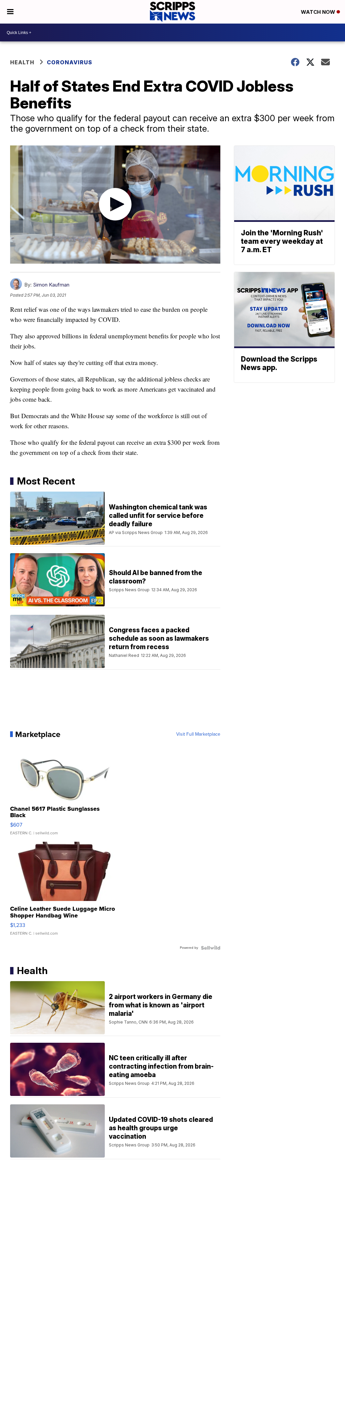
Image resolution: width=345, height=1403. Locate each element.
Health (22, 62)
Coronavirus (69, 62)
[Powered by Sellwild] (210, 947)
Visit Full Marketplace (198, 734)
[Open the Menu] (10, 12)
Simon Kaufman (51, 284)
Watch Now (319, 12)
